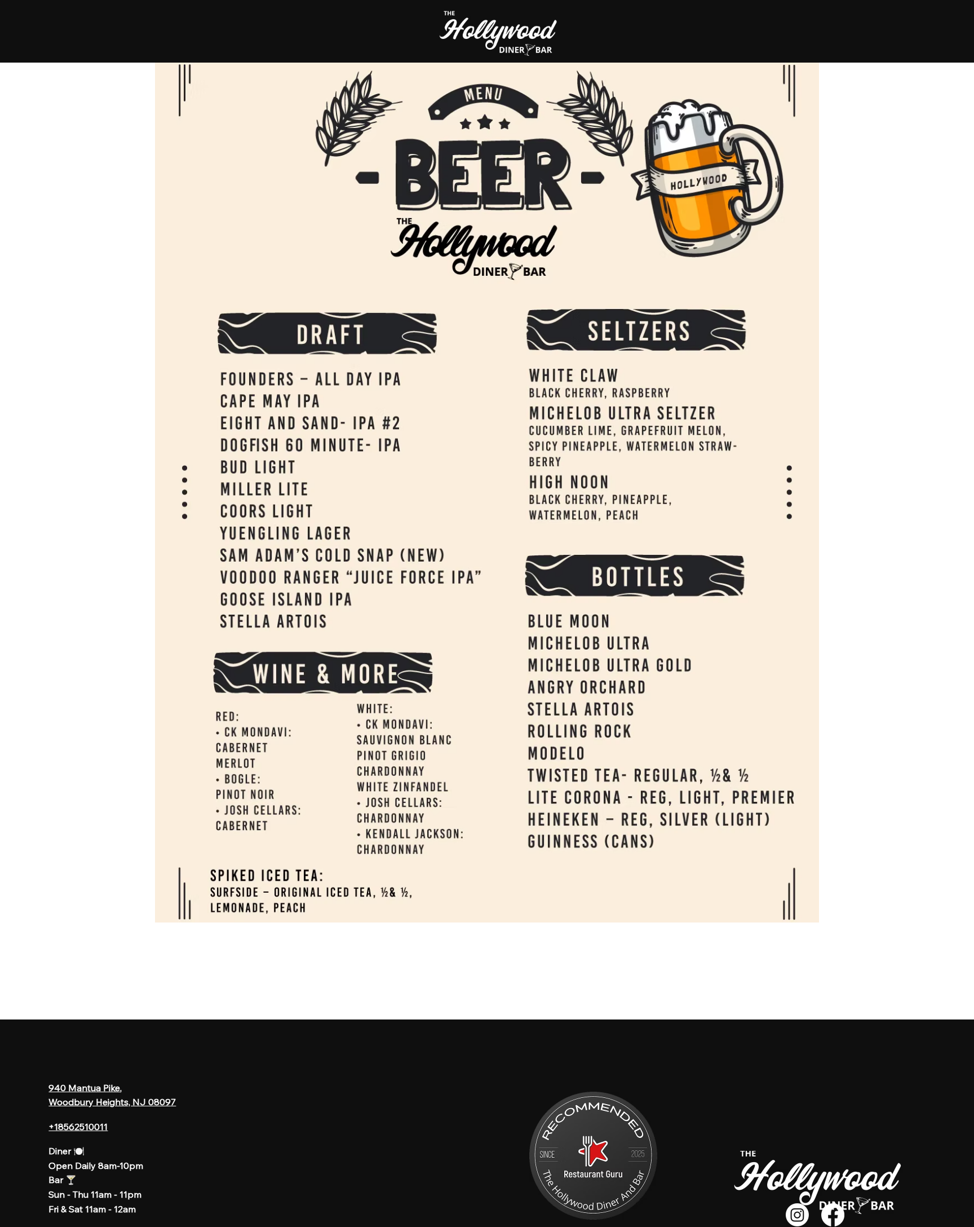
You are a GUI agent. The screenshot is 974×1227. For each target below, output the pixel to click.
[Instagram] (797, 1214)
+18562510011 (78, 1126)
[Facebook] (832, 1214)
